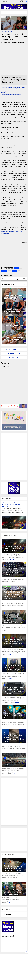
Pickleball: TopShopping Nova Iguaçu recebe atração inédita (13, 763)
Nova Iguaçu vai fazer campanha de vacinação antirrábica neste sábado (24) (13, 339)
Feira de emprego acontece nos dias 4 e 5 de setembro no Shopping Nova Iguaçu (13, 868)
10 (4, 758)
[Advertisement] (14, 59)
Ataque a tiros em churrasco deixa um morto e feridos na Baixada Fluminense (12, 504)
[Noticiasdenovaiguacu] (9, 1)
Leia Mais (12, 559)
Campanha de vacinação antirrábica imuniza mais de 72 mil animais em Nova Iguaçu (13, 311)
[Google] (6, 1)
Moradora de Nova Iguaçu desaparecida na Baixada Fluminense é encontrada (13, 892)
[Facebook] (1, 1)
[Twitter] (4, 1)
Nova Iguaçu (7, 31)
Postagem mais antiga (14, 353)
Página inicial (14, 357)
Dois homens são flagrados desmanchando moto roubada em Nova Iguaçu (13, 668)
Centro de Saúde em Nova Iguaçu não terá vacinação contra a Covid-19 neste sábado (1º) (14, 297)
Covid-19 (13, 31)
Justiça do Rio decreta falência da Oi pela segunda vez (13, 715)
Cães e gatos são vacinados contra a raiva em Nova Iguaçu (14, 326)
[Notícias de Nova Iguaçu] (14, 8)
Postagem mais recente (14, 349)
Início (2, 31)
